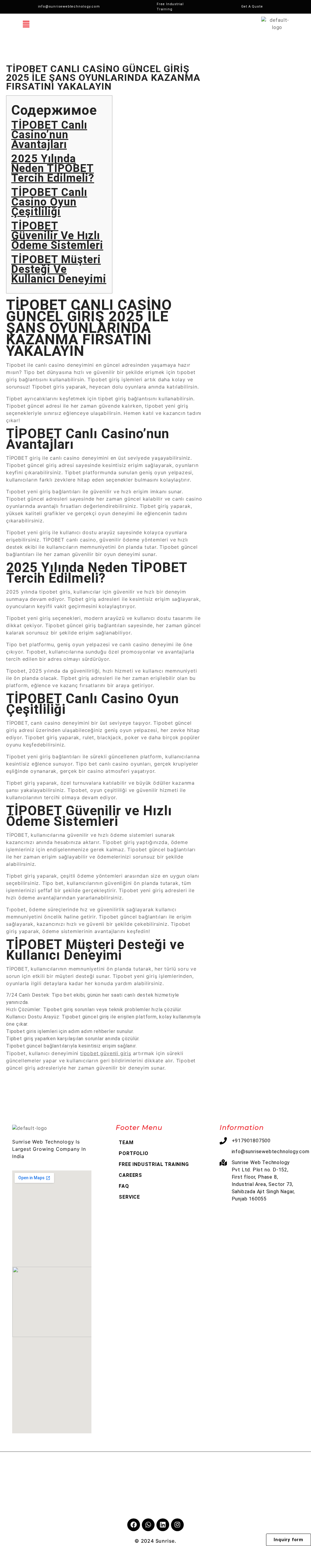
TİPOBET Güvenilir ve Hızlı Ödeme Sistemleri (57, 236)
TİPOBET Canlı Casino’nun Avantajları (49, 135)
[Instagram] (177, 1524)
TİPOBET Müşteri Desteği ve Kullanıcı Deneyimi (58, 269)
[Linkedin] (162, 1524)
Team (126, 1142)
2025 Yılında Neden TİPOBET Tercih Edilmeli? (52, 168)
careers (130, 1175)
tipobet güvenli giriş (105, 1053)
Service (129, 1197)
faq (124, 1186)
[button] (26, 24)
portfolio (133, 1153)
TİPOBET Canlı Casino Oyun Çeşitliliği (49, 202)
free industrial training (154, 1164)
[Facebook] (133, 1524)
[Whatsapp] (148, 1524)
